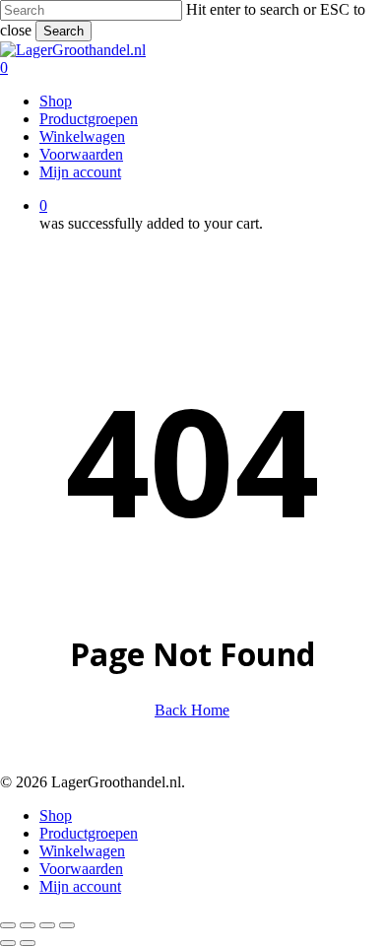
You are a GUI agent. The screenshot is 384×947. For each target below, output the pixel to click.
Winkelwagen (82, 851)
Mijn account (80, 886)
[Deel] (47, 925)
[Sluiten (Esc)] (67, 925)
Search (63, 31)
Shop (55, 815)
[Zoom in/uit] (8, 925)
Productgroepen (88, 833)
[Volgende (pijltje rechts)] (27, 943)
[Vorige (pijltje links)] (8, 943)
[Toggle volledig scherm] (27, 925)
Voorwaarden (81, 868)
